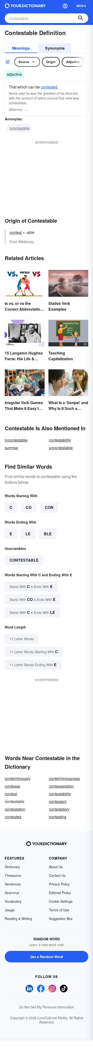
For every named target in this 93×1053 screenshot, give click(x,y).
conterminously (18, 778)
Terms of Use (59, 910)
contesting (57, 817)
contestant (57, 801)
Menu (81, 6)
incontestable (20, 128)
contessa (12, 786)
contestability (60, 440)
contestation (15, 809)
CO (28, 507)
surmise (11, 447)
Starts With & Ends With (31, 586)
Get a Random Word (46, 956)
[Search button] (80, 18)
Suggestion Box (60, 918)
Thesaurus (13, 875)
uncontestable (61, 447)
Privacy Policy (59, 884)
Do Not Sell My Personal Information (46, 1007)
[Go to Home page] (25, 6)
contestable (24, 560)
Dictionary (12, 866)
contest (16, 232)
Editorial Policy (60, 892)
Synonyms (55, 48)
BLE (48, 533)
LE (28, 533)
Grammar (12, 892)
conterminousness (64, 778)
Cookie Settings (60, 901)
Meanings (21, 48)
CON (49, 507)
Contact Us (57, 875)
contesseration (61, 786)
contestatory (59, 809)
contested (49, 87)
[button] (65, 6)
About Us (56, 866)
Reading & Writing (18, 918)
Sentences (13, 884)
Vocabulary (13, 901)
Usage (10, 910)
